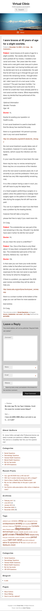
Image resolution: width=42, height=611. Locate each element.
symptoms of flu (16, 542)
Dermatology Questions (11, 455)
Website (7, 383)
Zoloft (13, 545)
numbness (27, 537)
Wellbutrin (7, 545)
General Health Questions (12, 458)
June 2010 (7, 503)
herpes (32, 534)
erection (31, 532)
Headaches (22, 534)
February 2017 (8, 500)
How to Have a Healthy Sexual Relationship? (18, 480)
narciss (17, 537)
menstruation (11, 537)
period (34, 537)
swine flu (6, 542)
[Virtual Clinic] (21, 29)
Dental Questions (23, 312)
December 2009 (9, 507)
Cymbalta (35, 526)
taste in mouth (26, 542)
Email (6, 375)
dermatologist (8, 531)
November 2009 (9, 510)
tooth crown (34, 542)
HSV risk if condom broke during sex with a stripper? (20, 478)
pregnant (5, 540)
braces (5, 314)
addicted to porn (7, 521)
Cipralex (18, 526)
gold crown (9, 534)
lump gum (5, 537)
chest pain (5, 526)
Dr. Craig (26, 47)
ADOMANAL (14, 521)
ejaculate (26, 532)
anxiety (19, 523)
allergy (20, 520)
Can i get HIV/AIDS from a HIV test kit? (16, 476)
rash (10, 539)
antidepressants (9, 523)
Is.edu (6, 580)
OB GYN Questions (10, 464)
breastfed (27, 524)
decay (4, 529)
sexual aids (25, 540)
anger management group (30, 521)
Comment (8, 337)
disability (21, 532)
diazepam (16, 532)
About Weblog (8, 594)
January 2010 (8, 505)
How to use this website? (12, 596)
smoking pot (31, 540)
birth (24, 524)
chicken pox (11, 526)
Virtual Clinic (21, 4)
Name (7, 367)
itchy (37, 534)
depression (22, 528)
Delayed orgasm (10, 529)
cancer (34, 523)
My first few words (10, 462)
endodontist (11, 314)
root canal (19, 314)
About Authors (8, 592)
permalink (6, 316)
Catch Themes (26, 608)
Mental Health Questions (12, 460)
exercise (35, 532)
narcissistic (22, 537)
